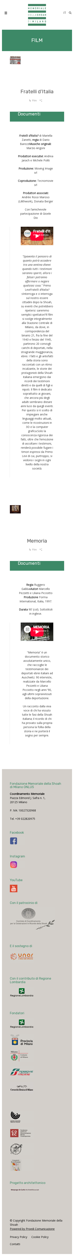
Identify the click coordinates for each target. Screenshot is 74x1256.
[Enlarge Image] (37, 68)
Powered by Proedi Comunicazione (32, 1229)
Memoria (37, 541)
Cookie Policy (40, 1237)
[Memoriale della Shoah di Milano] (37, 13)
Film (34, 100)
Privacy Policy (18, 1237)
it (64, 13)
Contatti (15, 1244)
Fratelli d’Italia (37, 92)
